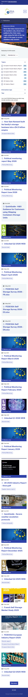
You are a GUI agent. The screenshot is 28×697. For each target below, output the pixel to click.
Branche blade (5, 247)
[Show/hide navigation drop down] (25, 11)
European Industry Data (15, 72)
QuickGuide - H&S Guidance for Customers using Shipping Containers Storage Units (13, 212)
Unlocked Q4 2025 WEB (14, 579)
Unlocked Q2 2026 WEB (14, 244)
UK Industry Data (15, 81)
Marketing (15, 78)
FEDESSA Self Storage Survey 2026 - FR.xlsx (13, 292)
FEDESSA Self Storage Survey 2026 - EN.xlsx (13, 327)
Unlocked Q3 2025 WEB (14, 672)
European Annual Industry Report (15, 65)
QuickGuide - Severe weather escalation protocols (11, 517)
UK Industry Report (15, 84)
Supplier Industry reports (8, 489)
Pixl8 (21, 694)
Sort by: (3, 55)
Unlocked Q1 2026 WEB (14, 418)
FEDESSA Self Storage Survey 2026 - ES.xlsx (13, 309)
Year (2, 93)
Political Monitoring (7, 164)
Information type (6, 90)
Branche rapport (6, 641)
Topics (3, 62)
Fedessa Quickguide (7, 523)
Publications (6, 20)
